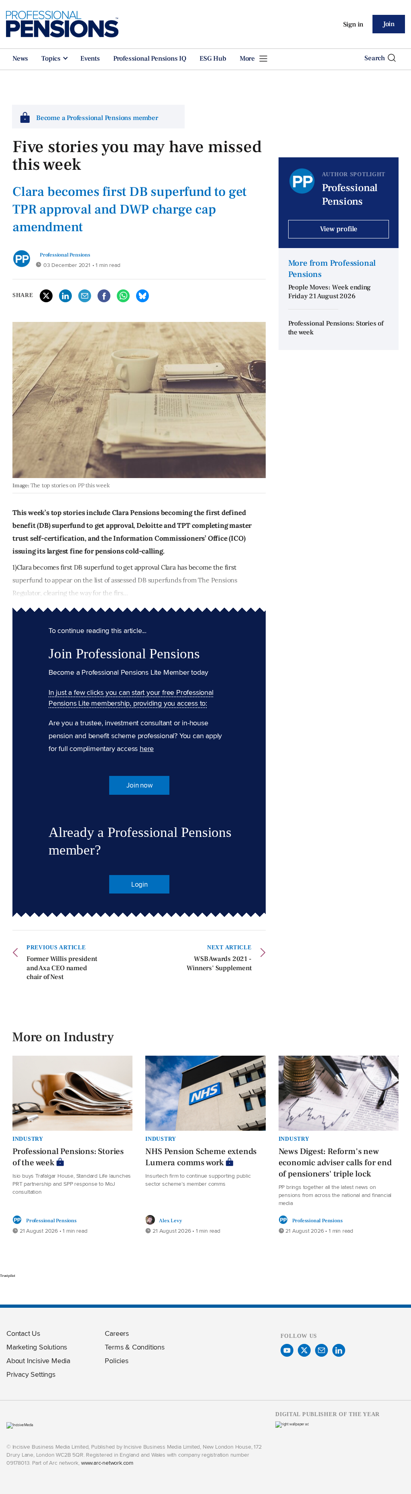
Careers (117, 1333)
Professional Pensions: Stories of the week (68, 1157)
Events (90, 58)
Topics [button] (51, 58)
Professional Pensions (65, 254)
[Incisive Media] (19, 1425)
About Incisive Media (38, 1361)
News (20, 58)
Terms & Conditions (134, 1347)
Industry (27, 1139)
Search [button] (374, 58)
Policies (116, 1361)
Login (139, 884)
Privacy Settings (30, 1374)
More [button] (248, 58)
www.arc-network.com (107, 1462)
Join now (139, 785)
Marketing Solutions (36, 1347)
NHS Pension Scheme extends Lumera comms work (200, 1157)
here (147, 748)
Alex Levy (170, 1220)
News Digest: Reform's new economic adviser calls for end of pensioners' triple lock (335, 1162)
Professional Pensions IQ (149, 58)
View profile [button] (339, 229)
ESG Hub (212, 58)
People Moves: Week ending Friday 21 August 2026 (329, 292)
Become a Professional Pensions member (97, 118)
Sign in (353, 24)
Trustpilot (7, 1275)
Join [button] (389, 24)
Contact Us (23, 1333)
